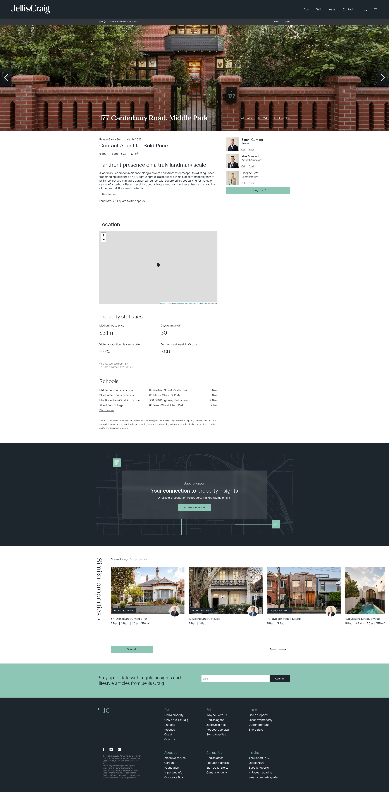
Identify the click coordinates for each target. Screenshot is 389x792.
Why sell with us (217, 715)
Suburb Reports (259, 767)
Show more (106, 410)
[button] (158, 265)
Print (276, 22)
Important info (173, 772)
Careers (169, 762)
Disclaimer (136, 756)
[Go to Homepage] (30, 9)
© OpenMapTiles (189, 303)
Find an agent (215, 720)
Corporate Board (175, 777)
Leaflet (162, 303)
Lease (332, 9)
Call (243, 149)
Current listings (119, 559)
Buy (306, 9)
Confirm (279, 678)
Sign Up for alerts (217, 767)
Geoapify (178, 303)
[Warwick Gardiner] (174, 611)
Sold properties (138, 559)
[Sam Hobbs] (252, 611)
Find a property (174, 715)
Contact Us (214, 752)
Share (287, 22)
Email (251, 149)
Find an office (215, 758)
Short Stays (256, 729)
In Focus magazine (260, 772)
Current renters (259, 724)
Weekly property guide (263, 777)
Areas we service (175, 758)
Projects (169, 724)
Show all (131, 649)
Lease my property (260, 720)
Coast (168, 734)
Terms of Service (131, 760)
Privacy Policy (125, 756)
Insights (254, 752)
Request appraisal (218, 729)
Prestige (169, 729)
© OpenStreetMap (201, 303)
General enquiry (217, 772)
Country (169, 739)
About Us (170, 752)
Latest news (256, 762)
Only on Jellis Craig (176, 720)
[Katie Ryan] (330, 611)
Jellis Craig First (216, 724)
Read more (109, 194)
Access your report (194, 507)
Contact (348, 9)
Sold (101, 22)
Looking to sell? (258, 190)
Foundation (171, 767)
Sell (318, 9)
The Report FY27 (259, 758)
